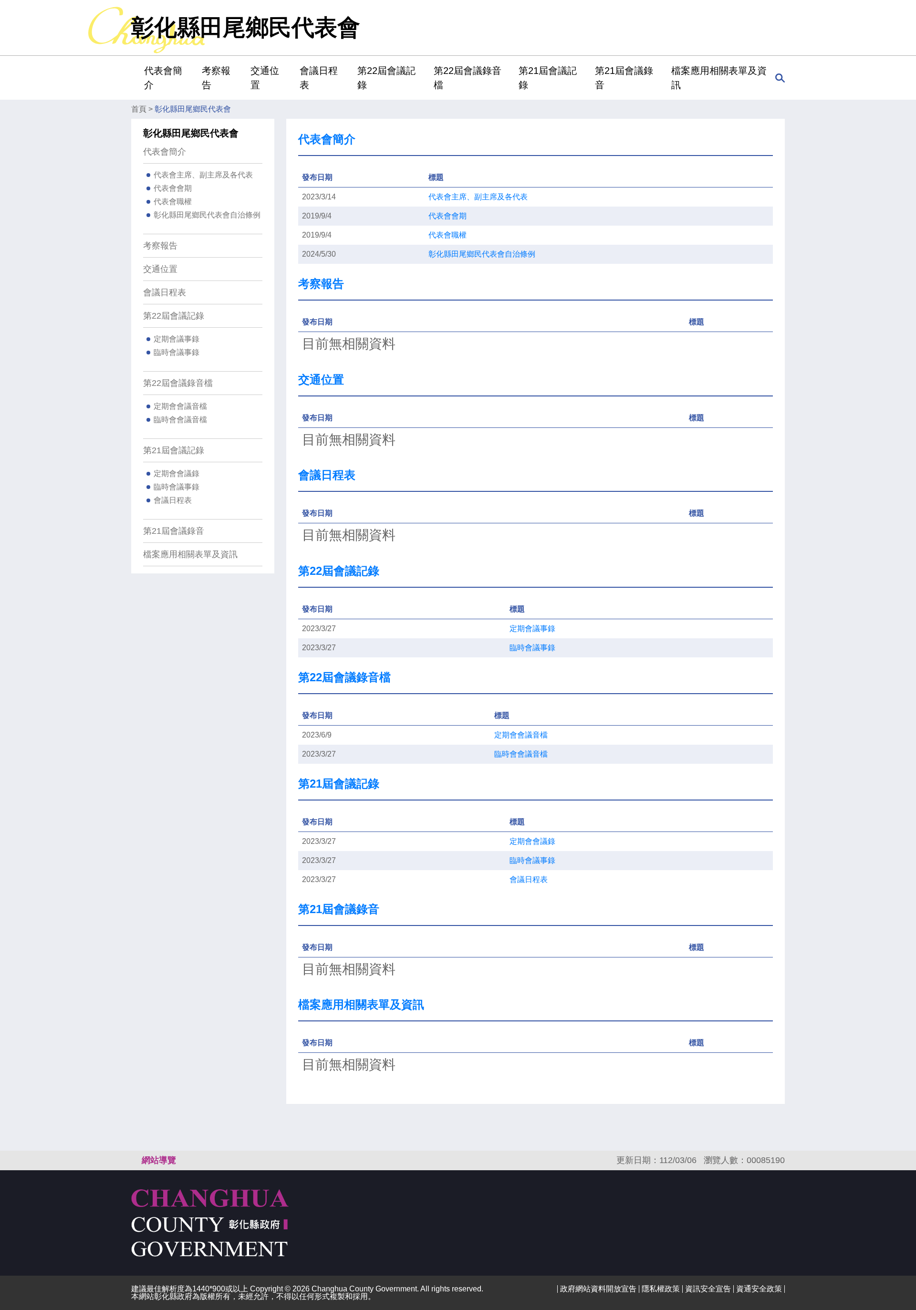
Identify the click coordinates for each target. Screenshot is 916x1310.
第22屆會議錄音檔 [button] (467, 77)
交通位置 (264, 77)
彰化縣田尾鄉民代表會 (193, 109)
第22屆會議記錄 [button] (386, 77)
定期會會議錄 (176, 473)
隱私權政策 (661, 1289)
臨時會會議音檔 (180, 420)
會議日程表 (319, 77)
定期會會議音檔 (180, 406)
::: (134, 77)
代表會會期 (173, 188)
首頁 (138, 109)
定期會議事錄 (176, 339)
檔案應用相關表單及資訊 (719, 77)
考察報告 (216, 77)
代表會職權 (173, 202)
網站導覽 (159, 1160)
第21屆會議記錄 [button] (548, 77)
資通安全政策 (759, 1289)
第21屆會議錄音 (624, 77)
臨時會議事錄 (176, 352)
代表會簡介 (164, 151)
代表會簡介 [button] (163, 77)
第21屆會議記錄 (173, 450)
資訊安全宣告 (708, 1289)
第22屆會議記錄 (173, 316)
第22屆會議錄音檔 (178, 383)
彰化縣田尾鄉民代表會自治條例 (207, 215)
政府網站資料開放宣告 (598, 1289)
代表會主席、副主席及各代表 (203, 175)
